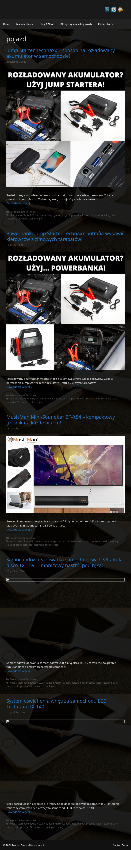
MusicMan (76, 541)
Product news (17, 211)
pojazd (66, 215)
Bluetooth (28, 541)
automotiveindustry (27, 682)
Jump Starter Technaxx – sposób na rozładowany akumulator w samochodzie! (60, 53)
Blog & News (47, 23)
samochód (12, 686)
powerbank (77, 215)
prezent (89, 215)
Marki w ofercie (24, 23)
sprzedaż (11, 218)
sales (114, 215)
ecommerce (46, 215)
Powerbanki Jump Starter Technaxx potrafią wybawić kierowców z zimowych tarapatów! (65, 236)
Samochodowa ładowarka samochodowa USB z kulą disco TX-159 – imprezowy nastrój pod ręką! (64, 562)
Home (6, 23)
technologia (35, 218)
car (37, 215)
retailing (105, 215)
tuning (59, 827)
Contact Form (105, 23)
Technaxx (31, 211)
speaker (17, 544)
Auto (26, 215)
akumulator (16, 215)
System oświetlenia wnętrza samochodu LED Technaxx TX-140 (56, 704)
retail (97, 215)
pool (82, 682)
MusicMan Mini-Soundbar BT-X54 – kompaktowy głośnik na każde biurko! (60, 420)
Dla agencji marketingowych (76, 23)
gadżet (57, 215)
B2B (32, 215)
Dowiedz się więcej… (19, 203)
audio (13, 541)
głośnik (66, 541)
